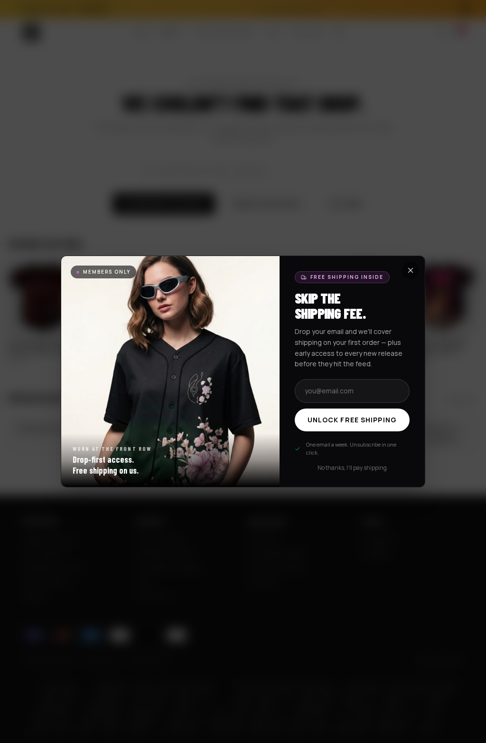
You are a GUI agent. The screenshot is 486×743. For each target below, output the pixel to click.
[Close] (410, 270)
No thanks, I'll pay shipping (352, 468)
